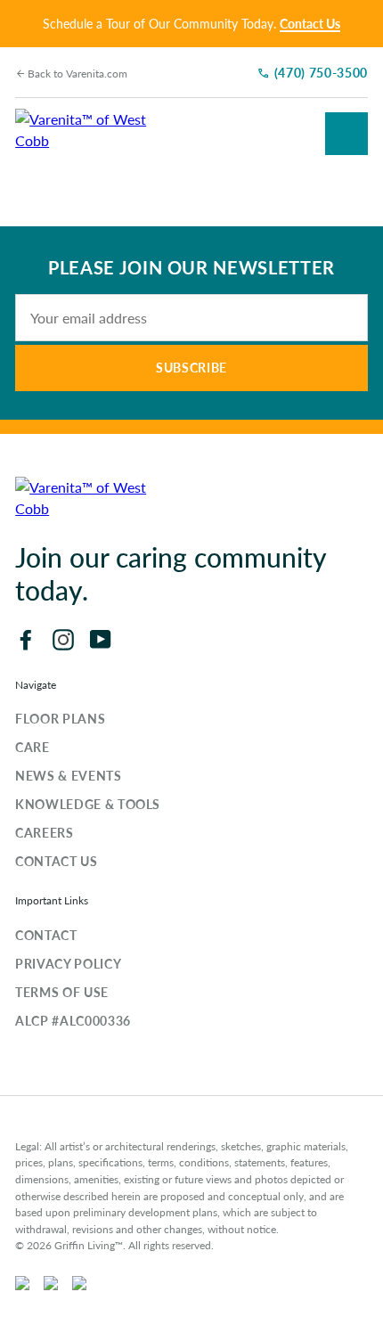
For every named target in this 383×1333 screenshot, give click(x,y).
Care (32, 747)
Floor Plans (60, 718)
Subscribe (191, 367)
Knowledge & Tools (87, 804)
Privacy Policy (68, 963)
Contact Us (310, 23)
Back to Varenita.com (77, 73)
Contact (46, 935)
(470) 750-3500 (321, 72)
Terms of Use (62, 992)
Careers (44, 832)
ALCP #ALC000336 (73, 1020)
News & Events (68, 775)
